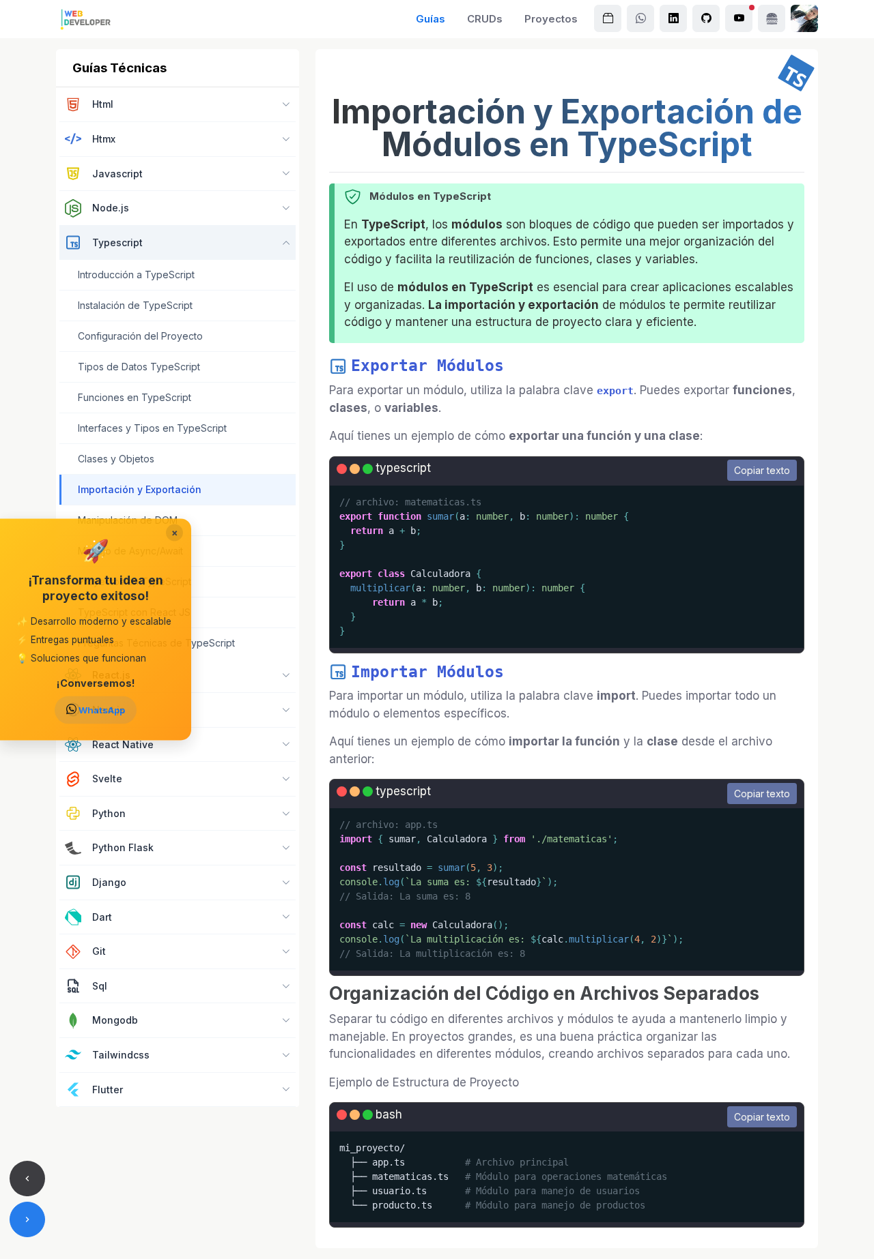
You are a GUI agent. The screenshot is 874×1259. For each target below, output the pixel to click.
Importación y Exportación (139, 489)
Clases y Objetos (116, 458)
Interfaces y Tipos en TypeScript (152, 428)
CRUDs (485, 18)
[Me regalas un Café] (771, 18)
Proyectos (551, 18)
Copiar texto (762, 470)
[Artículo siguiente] (27, 1219)
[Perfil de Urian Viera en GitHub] (706, 18)
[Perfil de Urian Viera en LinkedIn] (673, 18)
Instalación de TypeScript (135, 305)
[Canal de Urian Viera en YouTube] (738, 18)
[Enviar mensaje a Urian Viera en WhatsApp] (640, 18)
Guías (430, 18)
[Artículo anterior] (27, 1178)
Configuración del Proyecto (140, 336)
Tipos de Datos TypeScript (139, 366)
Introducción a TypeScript (136, 274)
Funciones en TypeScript (134, 397)
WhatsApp (100, 710)
